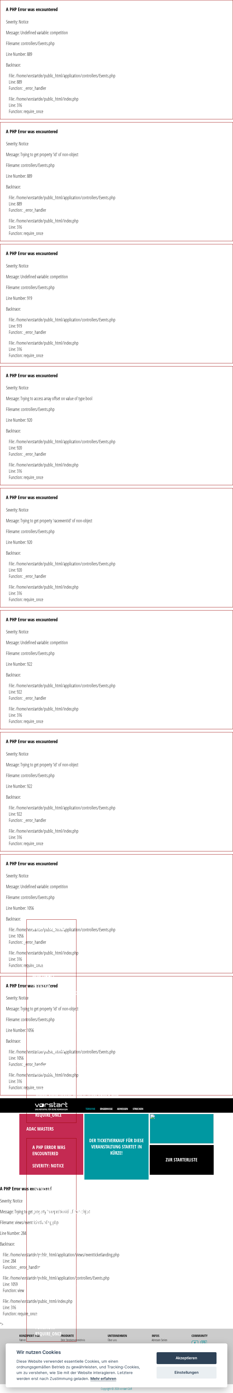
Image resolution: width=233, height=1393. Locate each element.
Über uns (112, 1340)
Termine (90, 1109)
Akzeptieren (186, 1358)
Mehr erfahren (103, 1378)
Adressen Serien (159, 1340)
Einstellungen (186, 1372)
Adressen (122, 1109)
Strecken (138, 1109)
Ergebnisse (106, 1109)
